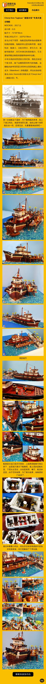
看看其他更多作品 (23, 674)
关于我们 (9, 10)
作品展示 (35, 10)
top (42, 681)
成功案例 (22, 10)
